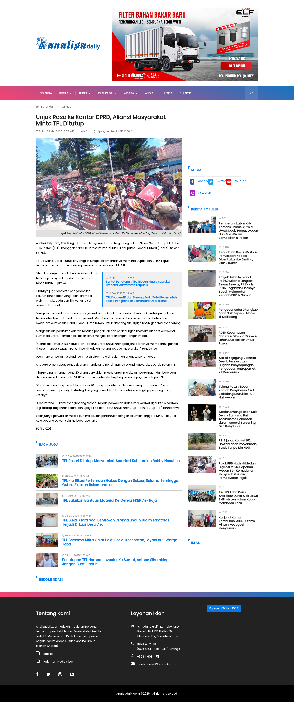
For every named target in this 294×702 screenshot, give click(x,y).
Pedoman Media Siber (58, 662)
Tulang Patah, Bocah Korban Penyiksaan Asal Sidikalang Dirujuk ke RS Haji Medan (236, 391)
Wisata (130, 93)
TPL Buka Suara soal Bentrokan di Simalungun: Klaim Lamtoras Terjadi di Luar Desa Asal (115, 522)
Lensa (168, 93)
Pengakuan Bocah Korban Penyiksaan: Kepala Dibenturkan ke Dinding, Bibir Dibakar (238, 257)
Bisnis (84, 93)
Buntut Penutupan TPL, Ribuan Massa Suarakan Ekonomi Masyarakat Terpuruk (138, 283)
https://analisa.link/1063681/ (114, 131)
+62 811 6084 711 (148, 657)
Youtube (237, 181)
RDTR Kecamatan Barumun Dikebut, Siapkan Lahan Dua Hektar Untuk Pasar (238, 337)
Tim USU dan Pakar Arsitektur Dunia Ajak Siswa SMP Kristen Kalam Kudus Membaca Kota (238, 497)
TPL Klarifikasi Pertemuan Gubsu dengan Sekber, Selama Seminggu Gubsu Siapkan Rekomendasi (120, 482)
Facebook (201, 181)
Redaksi (48, 654)
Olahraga (106, 93)
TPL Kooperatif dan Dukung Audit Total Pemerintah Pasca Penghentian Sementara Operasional (141, 299)
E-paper (185, 93)
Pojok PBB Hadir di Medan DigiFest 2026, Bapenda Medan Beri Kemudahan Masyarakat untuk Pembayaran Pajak (237, 470)
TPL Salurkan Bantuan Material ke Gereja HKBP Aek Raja (109, 500)
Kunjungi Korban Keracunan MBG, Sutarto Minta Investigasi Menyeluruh (237, 522)
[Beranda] (68, 43)
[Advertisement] (223, 132)
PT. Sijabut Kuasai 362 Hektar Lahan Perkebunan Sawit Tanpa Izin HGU (238, 444)
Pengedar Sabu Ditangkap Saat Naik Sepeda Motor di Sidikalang (238, 313)
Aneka (150, 93)
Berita (64, 93)
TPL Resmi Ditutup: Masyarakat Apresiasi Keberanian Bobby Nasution (121, 460)
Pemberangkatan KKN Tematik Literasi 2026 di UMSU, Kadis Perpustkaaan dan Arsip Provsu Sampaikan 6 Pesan (238, 230)
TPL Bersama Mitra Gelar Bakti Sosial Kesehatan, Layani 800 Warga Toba (119, 542)
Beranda (46, 93)
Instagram (201, 193)
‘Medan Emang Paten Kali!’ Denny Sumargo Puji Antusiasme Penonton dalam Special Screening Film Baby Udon (238, 419)
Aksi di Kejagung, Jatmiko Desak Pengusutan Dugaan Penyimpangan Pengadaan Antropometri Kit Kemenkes (238, 365)
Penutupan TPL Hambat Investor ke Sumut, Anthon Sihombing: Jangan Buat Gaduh (115, 561)
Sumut (66, 107)
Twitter (219, 181)
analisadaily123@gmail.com (157, 664)
